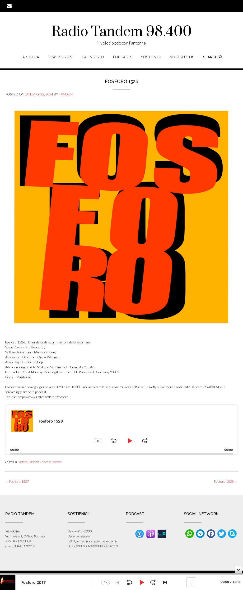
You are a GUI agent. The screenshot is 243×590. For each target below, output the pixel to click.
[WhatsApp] (189, 533)
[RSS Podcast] (139, 533)
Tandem (66, 94)
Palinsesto (93, 57)
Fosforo (22, 462)
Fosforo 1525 (226, 481)
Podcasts (122, 57)
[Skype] (232, 533)
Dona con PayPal (79, 536)
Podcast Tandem (50, 462)
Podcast (34, 462)
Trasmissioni (60, 57)
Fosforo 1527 (17, 481)
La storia (29, 57)
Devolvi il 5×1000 (80, 531)
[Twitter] (221, 533)
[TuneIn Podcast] (162, 533)
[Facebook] (211, 533)
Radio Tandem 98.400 (121, 32)
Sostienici (151, 57)
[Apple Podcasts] (150, 533)
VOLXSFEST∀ (181, 57)
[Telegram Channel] (200, 533)
